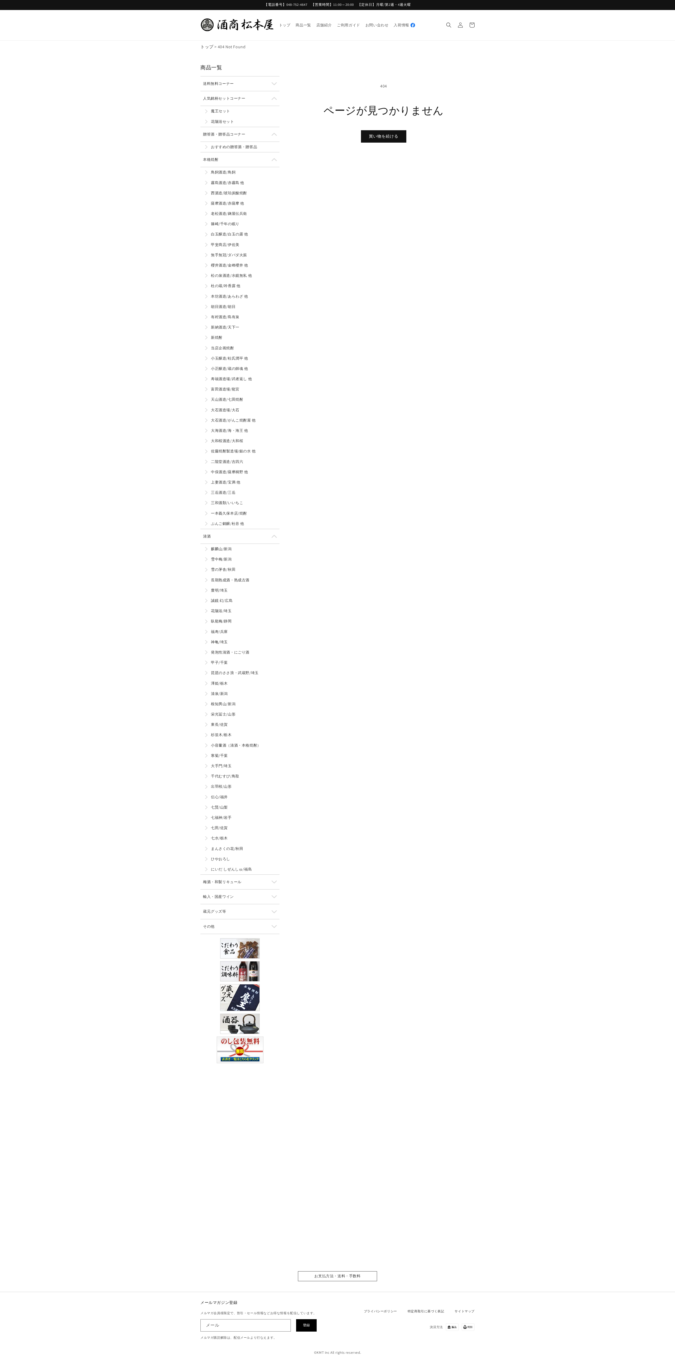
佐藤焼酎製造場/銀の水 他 (233, 451)
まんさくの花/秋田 (227, 848)
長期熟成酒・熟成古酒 (230, 580)
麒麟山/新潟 (221, 548)
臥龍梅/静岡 (221, 621)
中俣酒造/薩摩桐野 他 (229, 472)
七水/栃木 (219, 838)
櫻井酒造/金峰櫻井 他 (229, 265)
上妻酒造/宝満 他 (225, 482)
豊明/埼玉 (219, 590)
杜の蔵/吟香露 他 (225, 285)
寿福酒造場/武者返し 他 (231, 378)
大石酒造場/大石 (225, 410)
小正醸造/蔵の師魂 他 (229, 368)
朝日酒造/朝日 (223, 306)
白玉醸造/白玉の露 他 (229, 234)
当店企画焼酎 (222, 348)
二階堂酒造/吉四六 (227, 461)
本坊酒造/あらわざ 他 (229, 296)
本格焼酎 (210, 159)
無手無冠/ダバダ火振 (229, 255)
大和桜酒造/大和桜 (227, 440)
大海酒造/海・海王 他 (229, 430)
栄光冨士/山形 (223, 714)
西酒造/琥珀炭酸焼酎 (229, 193)
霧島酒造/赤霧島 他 (227, 182)
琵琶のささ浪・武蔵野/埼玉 (235, 672)
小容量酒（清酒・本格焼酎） (236, 745)
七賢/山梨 (219, 807)
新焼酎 (217, 337)
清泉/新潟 (219, 693)
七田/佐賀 (219, 827)
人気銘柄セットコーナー (224, 98)
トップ (207, 47)
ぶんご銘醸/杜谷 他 (227, 523)
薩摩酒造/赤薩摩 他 (227, 203)
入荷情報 (401, 25)
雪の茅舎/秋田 (223, 569)
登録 (306, 1325)
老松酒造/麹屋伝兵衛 (229, 213)
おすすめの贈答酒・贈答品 (234, 146)
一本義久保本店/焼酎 (229, 513)
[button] (449, 25)
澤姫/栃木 (219, 683)
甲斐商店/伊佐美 (225, 244)
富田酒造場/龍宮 (225, 389)
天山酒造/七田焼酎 (227, 399)
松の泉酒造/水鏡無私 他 (231, 275)
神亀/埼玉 (219, 642)
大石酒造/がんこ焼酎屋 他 (233, 420)
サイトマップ (465, 1311)
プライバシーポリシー (380, 1311)
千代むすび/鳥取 (225, 776)
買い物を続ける (383, 136)
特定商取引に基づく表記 (426, 1311)
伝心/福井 (219, 797)
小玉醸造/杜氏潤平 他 (229, 358)
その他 (209, 926)
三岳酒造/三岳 (223, 492)
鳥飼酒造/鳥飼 (223, 172)
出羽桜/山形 (221, 786)
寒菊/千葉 (219, 755)
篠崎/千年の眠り (225, 223)
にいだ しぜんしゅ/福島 (231, 869)
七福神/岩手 (221, 817)
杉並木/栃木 (221, 734)
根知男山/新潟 (223, 704)
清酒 (207, 536)
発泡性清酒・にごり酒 (230, 652)
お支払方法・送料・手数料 (337, 1276)
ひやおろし (220, 859)
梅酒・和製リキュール (222, 881)
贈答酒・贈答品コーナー (224, 134)
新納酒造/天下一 (225, 327)
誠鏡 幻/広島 (222, 600)
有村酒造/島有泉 (225, 317)
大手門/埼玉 (221, 765)
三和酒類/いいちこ (227, 502)
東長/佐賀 (219, 724)
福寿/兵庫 (219, 631)
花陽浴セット (222, 121)
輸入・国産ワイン (218, 896)
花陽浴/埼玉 (221, 610)
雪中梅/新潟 (221, 559)
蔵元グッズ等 (214, 911)
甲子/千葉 (219, 662)
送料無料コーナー (218, 83)
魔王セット (220, 111)
